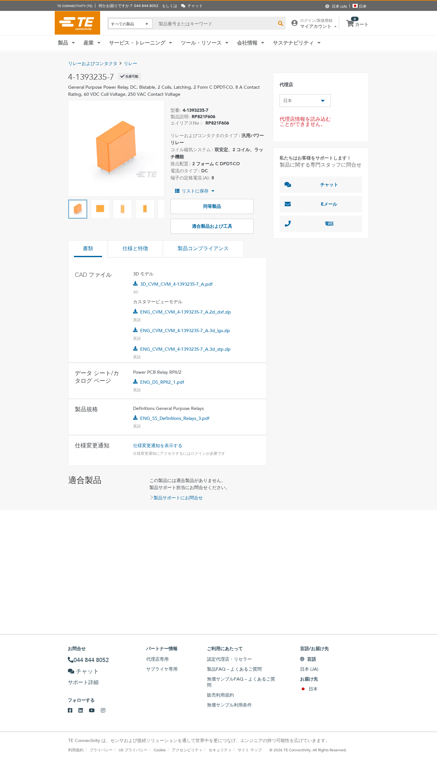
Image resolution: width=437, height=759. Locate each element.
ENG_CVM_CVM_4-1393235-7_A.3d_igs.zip (185, 330)
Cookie (160, 749)
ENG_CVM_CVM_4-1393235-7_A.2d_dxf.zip (185, 312)
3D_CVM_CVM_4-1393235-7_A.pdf (176, 284)
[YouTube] (95, 711)
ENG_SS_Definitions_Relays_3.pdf (175, 418)
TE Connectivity (77, 23)
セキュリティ (220, 749)
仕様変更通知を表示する (157, 445)
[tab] (88, 249)
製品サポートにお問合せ (178, 498)
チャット (329, 184)
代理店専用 (157, 659)
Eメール (329, 204)
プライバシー (101, 749)
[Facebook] (73, 711)
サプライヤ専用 (162, 669)
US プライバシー (133, 749)
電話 (329, 223)
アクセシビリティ (187, 749)
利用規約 (75, 749)
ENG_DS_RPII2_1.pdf (162, 382)
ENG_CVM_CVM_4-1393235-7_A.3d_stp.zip (185, 349)
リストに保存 (195, 191)
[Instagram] (106, 711)
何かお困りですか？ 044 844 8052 (128, 5)
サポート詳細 (83, 682)
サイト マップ (250, 749)
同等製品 (212, 206)
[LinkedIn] (83, 711)
